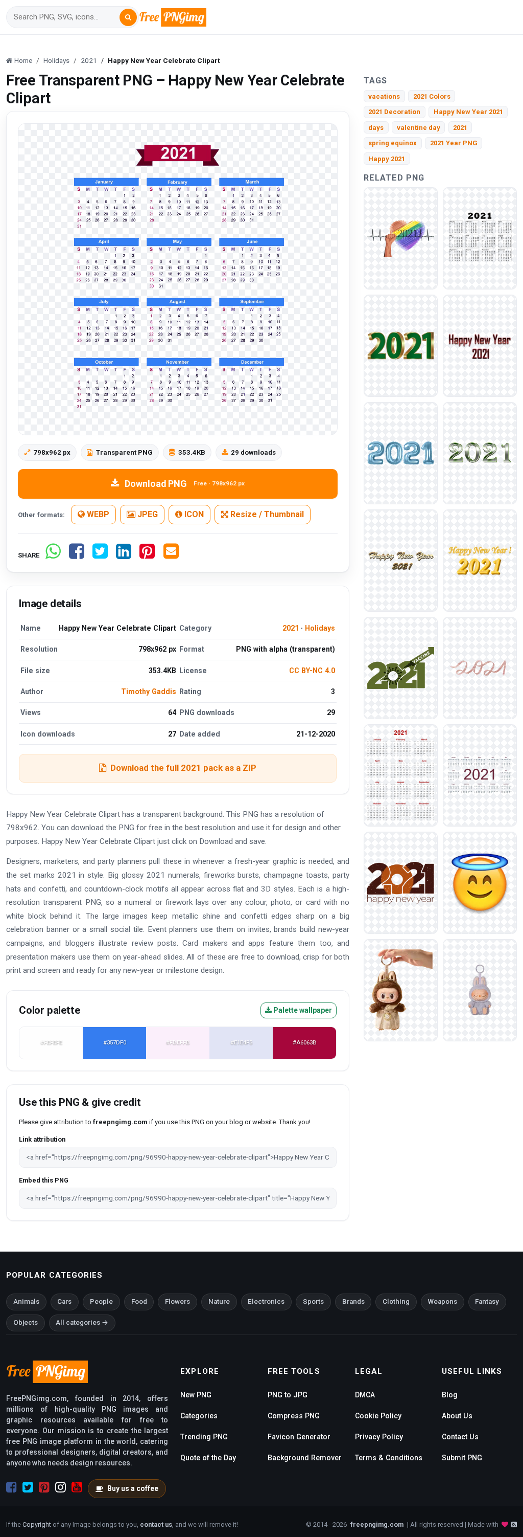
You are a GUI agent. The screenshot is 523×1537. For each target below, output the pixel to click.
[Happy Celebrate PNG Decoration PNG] (480, 667)
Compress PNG (294, 1415)
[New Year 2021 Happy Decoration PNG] (480, 345)
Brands (353, 1301)
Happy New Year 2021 (468, 112)
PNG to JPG (287, 1394)
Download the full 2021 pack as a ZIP (183, 768)
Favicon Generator (299, 1436)
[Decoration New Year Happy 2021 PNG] (480, 237)
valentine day (418, 127)
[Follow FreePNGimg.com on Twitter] (27, 1487)
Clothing (396, 1301)
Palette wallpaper (302, 1010)
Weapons (442, 1301)
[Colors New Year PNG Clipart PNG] (480, 452)
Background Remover (305, 1457)
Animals (26, 1301)
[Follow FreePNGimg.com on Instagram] (60, 1487)
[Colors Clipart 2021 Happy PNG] (401, 345)
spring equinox (392, 143)
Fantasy (487, 1301)
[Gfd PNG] (480, 882)
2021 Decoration (394, 112)
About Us (457, 1415)
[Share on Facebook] (76, 555)
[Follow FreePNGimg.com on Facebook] (11, 1487)
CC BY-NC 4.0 (312, 670)
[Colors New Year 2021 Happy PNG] (401, 560)
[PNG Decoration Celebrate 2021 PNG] (480, 774)
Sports (313, 1301)
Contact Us (460, 1436)
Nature (219, 1301)
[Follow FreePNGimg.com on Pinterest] (44, 1487)
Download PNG (185, 483)
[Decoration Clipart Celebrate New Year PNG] (401, 452)
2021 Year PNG (454, 143)
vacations (384, 96)
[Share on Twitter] (100, 555)
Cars (64, 1301)
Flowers (177, 1301)
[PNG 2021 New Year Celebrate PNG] (401, 667)
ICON (193, 514)
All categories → (82, 1322)
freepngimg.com (376, 1524)
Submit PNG (462, 1457)
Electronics (266, 1301)
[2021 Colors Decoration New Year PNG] (480, 560)
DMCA (365, 1394)
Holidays (320, 628)
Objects (25, 1322)
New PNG (195, 1394)
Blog (450, 1394)
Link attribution (42, 1139)
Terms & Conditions (388, 1457)
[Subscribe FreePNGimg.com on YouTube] (77, 1487)
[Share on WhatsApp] (53, 555)
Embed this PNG (43, 1180)
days (376, 127)
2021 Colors (431, 96)
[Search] (128, 17)
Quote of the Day (208, 1457)
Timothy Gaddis (148, 691)
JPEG (146, 514)
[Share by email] (171, 555)
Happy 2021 (386, 159)
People (101, 1301)
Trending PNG (204, 1436)
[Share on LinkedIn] (123, 555)
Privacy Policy (379, 1436)
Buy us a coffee (132, 1488)
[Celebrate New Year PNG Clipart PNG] (401, 237)
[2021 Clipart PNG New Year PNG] (401, 882)
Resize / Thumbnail (266, 514)
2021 (290, 628)
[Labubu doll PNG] (401, 989)
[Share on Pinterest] (147, 555)
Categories (199, 1415)
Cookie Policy (378, 1415)
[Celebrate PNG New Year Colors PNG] (401, 774)
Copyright (36, 1524)
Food (139, 1301)
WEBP (97, 514)
